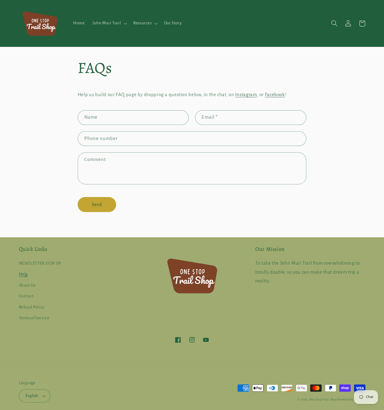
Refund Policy (31, 307)
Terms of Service (34, 318)
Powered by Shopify (351, 399)
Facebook (275, 94)
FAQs (23, 274)
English (32, 396)
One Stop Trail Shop (323, 399)
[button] (108, 23)
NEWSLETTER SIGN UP (40, 263)
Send (97, 204)
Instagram (246, 94)
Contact (26, 296)
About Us (27, 285)
